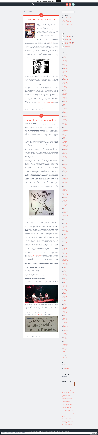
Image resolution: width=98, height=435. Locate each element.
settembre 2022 (65, 116)
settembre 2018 (65, 182)
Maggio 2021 (65, 138)
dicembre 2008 (65, 342)
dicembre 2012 (65, 277)
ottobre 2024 (65, 82)
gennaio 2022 (65, 127)
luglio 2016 (64, 218)
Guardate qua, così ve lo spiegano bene (45, 102)
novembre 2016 (65, 212)
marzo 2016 (65, 223)
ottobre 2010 (65, 312)
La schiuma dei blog (28, 4)
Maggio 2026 (65, 56)
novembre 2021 (65, 130)
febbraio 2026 (65, 60)
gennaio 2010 (65, 325)
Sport (65, 422)
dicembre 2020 (65, 145)
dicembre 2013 (65, 260)
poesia (71, 415)
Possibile (70, 416)
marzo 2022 (65, 124)
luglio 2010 (64, 316)
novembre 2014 (65, 245)
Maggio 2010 (65, 319)
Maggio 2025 (65, 72)
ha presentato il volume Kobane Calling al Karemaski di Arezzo (42, 280)
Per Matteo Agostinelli (66, 27)
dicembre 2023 (65, 95)
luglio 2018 (64, 185)
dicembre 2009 (65, 326)
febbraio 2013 (65, 274)
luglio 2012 (64, 283)
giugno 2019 (65, 170)
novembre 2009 (65, 327)
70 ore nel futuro (63, 390)
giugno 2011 (65, 301)
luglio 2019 (64, 168)
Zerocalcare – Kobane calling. (41, 120)
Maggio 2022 (65, 122)
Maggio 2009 (65, 336)
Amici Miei (67, 390)
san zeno (64, 421)
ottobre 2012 (65, 279)
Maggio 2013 (65, 270)
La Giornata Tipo (69, 407)
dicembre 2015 (65, 227)
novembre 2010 (65, 311)
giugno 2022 (65, 120)
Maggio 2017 (65, 204)
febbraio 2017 (65, 208)
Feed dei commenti (66, 368)
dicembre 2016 (65, 211)
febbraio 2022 (65, 126)
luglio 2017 (64, 201)
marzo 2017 (65, 207)
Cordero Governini (71, 398)
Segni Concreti (69, 421)
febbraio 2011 (65, 307)
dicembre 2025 (65, 63)
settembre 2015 (65, 231)
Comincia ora (58, 1)
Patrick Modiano (65, 415)
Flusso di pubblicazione (66, 367)
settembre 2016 (65, 215)
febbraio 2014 (65, 257)
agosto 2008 (65, 348)
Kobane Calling (48, 335)
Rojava (49, 282)
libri (52, 335)
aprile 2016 (64, 222)
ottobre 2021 (65, 131)
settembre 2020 (65, 149)
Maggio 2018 (65, 187)
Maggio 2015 (65, 237)
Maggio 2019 (65, 171)
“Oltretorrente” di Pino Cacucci (35, 255)
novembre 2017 (65, 196)
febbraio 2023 (65, 109)
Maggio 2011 (65, 303)
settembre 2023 (65, 100)
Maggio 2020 (65, 154)
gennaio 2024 (65, 94)
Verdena (71, 424)
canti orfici (66, 395)
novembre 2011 (65, 294)
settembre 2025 (65, 67)
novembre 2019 (65, 163)
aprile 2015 (64, 238)
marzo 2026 (65, 58)
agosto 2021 (65, 134)
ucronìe (62, 424)
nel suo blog (49, 42)
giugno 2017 (65, 202)
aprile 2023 (64, 106)
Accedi (64, 365)
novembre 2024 (65, 80)
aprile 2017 (64, 205)
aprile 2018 (64, 189)
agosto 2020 (65, 150)
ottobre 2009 (65, 329)
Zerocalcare (27, 109)
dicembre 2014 (65, 244)
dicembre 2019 (65, 161)
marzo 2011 (65, 305)
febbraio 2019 (65, 175)
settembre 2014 (65, 248)
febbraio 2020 (65, 159)
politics (63, 416)
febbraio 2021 (65, 142)
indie (62, 407)
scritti (66, 421)
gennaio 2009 (65, 341)
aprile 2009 (64, 337)
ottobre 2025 (65, 65)
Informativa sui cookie (18, 433)
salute (62, 421)
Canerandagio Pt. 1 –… (68, 42)
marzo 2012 (65, 289)
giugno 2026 (65, 54)
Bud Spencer (63, 395)
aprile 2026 (64, 57)
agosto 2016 (65, 216)
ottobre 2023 (65, 98)
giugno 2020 (65, 153)
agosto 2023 (65, 101)
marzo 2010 (65, 322)
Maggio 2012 (65, 286)
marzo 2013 (65, 272)
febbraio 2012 (65, 290)
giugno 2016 (65, 219)
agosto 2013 (65, 266)
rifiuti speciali (72, 419)
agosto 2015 (65, 233)
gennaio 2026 (65, 61)
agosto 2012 (65, 282)
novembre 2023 (65, 97)
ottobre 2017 (65, 197)
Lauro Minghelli (66, 409)
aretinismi (63, 392)
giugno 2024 (65, 87)
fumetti (41, 108)
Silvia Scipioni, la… (67, 46)
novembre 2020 (65, 146)
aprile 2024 (64, 90)
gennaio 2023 (65, 111)
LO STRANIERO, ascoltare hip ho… (69, 44)
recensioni (51, 108)
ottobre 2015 (65, 230)
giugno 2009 (65, 334)
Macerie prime (45, 108)
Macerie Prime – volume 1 (41, 19)
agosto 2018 (65, 183)
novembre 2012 (65, 278)
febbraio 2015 (65, 241)
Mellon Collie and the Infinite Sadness (69, 410)
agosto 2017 (65, 200)
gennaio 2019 (65, 176)
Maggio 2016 (65, 220)
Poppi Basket (66, 416)
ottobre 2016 (65, 213)
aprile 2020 (64, 156)
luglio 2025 (64, 69)
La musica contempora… (69, 33)
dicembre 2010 (65, 309)
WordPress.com (65, 369)
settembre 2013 (65, 264)
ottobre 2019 (65, 164)
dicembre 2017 (65, 194)
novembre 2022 (65, 113)
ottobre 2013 (65, 263)
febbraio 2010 (65, 323)
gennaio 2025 (65, 78)
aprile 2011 (64, 304)
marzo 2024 (65, 91)
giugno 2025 (65, 71)
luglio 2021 (64, 135)
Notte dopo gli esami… (68, 39)
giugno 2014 (65, 252)
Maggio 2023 (65, 105)
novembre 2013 (65, 261)
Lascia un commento (37, 109)
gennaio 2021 (65, 143)
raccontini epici (72, 416)
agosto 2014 (65, 249)
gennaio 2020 (65, 160)
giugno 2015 (65, 235)
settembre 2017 (65, 198)
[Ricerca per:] (68, 11)
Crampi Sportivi (64, 399)
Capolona (69, 395)
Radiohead (63, 418)
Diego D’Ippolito (40, 314)
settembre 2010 (65, 314)
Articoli (37, 108)
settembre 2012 (65, 281)
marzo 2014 (65, 256)
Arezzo (66, 392)
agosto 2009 (65, 331)
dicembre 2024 (65, 79)
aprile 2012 (64, 288)
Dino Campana (67, 401)
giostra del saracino (67, 404)
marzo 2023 (65, 108)
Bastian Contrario (69, 393)
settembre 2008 (65, 347)
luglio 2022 (64, 119)
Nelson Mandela (67, 412)
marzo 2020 (65, 157)
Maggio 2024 (65, 89)
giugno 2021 (65, 137)
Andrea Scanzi (70, 390)
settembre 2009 (65, 330)
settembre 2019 (65, 165)
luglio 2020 (64, 152)
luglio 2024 (64, 86)
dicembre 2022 (65, 112)
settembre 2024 (65, 83)
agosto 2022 (65, 117)
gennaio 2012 (65, 292)
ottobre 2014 (65, 246)
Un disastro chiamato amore (67, 424)
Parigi (62, 415)
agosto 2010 (65, 315)
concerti (68, 398)
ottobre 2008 (65, 345)
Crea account (65, 364)
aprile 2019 (64, 172)
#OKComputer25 (67, 37)
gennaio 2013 (65, 275)
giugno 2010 (65, 318)
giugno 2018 (65, 186)
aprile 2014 (64, 255)
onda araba (37, 247)
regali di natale (66, 419)
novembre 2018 (65, 179)
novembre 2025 (65, 64)
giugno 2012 (65, 285)
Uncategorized (65, 357)
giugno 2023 (65, 104)
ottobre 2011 (65, 296)
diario (40, 335)
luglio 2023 (64, 102)
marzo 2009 (65, 338)
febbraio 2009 (65, 340)
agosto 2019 (65, 167)
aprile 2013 (64, 271)
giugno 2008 (65, 351)
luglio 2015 (64, 234)
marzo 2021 (65, 141)
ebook (70, 401)
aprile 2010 (64, 320)
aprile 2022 (64, 123)
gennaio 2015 (65, 242)
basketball (64, 393)
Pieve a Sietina (68, 415)
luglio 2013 (64, 267)
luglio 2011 (64, 300)
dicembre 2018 (65, 178)
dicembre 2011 (65, 293)
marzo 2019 (65, 174)
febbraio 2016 (65, 224)
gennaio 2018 (65, 193)
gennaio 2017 (65, 209)
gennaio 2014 (65, 259)
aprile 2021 (64, 139)
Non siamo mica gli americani (69, 413)
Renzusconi (70, 419)
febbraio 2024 (65, 93)
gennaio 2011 (65, 308)
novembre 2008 (65, 344)
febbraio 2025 (65, 76)
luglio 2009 (64, 333)
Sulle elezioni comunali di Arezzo (68, 17)
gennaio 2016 (65, 226)
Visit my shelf (64, 385)
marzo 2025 (65, 75)
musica (63, 412)
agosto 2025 (65, 68)
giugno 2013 (65, 268)
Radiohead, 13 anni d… (68, 36)
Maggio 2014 (65, 253)
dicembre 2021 (65, 128)
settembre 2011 (65, 297)
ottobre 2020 (65, 148)
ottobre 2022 (65, 115)
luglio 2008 (64, 349)
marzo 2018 (65, 190)
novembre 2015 (65, 229)
